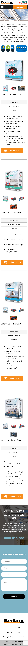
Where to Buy (15, 151)
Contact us (20, 7)
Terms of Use (20, 637)
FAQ (19, 632)
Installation (11, 632)
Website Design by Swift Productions (14, 644)
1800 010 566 (14, 538)
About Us (17, 628)
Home (2, 13)
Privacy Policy (8, 637)
